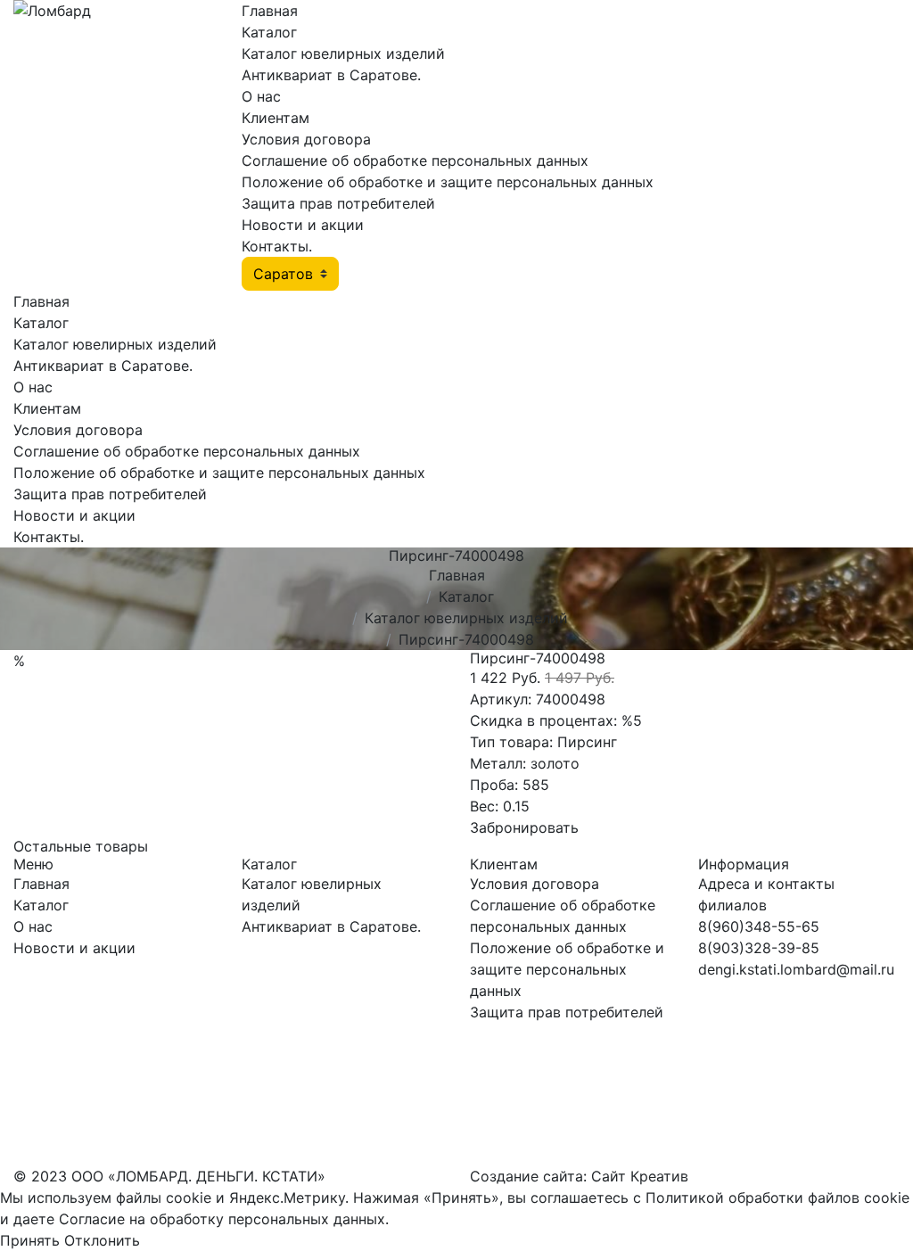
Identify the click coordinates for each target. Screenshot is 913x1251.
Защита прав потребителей (338, 203)
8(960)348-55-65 (758, 926)
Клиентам (275, 118)
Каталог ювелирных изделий (343, 53)
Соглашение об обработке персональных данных (415, 160)
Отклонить (102, 1240)
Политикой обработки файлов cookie (777, 1197)
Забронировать (524, 827)
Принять (30, 1240)
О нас (261, 96)
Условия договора (306, 139)
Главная (270, 11)
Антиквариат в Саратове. (331, 75)
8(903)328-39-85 (758, 948)
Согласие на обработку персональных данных (222, 1219)
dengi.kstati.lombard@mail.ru (796, 969)
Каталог (269, 32)
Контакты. (277, 246)
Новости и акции (303, 225)
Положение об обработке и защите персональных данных (448, 182)
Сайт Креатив (639, 1176)
